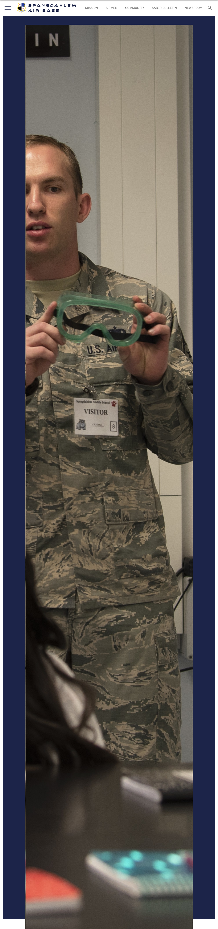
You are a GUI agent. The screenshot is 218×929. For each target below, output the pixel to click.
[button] (7, 8)
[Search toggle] (210, 8)
